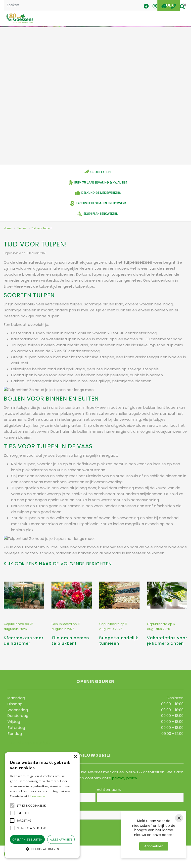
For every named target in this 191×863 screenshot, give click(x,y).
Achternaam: (109, 789)
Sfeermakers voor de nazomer (24, 640)
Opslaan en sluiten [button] (27, 839)
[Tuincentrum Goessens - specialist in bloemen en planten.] (20, 18)
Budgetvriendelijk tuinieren (118, 640)
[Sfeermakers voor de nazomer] (24, 595)
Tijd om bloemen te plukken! (70, 640)
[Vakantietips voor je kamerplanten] (167, 595)
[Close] (179, 818)
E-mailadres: (20, 807)
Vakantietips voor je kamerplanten (167, 640)
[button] (12, 806)
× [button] (75, 757)
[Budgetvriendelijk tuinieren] (119, 595)
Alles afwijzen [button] (61, 839)
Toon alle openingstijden (30, 742)
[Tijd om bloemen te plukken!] (71, 595)
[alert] (42, 805)
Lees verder (38, 796)
